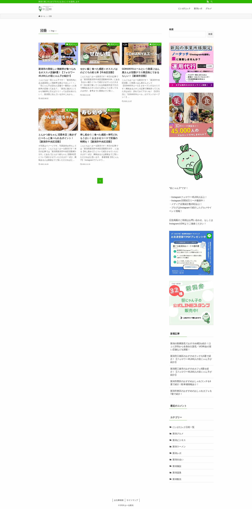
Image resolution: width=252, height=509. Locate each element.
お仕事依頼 (119, 500)
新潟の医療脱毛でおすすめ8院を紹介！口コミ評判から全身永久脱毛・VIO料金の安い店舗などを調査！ (190, 346)
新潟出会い (178, 459)
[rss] (208, 1)
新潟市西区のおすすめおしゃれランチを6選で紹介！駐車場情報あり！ (190, 383)
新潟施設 (177, 466)
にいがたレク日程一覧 (183, 427)
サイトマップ (132, 500)
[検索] (212, 1)
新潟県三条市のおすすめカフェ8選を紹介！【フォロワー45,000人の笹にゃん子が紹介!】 (191, 371)
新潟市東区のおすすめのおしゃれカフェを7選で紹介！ (191, 392)
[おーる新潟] (45, 8)
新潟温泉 (177, 472)
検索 (171, 29)
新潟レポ (177, 453)
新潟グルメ (178, 433)
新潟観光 (177, 479)
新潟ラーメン (179, 446)
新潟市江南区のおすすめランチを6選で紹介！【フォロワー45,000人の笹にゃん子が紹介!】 (191, 359)
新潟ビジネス (179, 440)
